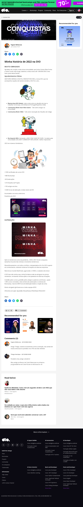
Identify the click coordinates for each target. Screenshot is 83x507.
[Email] (21, 54)
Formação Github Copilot (69, 449)
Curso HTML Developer (69, 470)
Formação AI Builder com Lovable (70, 460)
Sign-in (71, 10)
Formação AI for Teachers (52, 454)
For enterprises (6, 465)
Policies (4, 480)
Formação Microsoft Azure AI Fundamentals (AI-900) (70, 452)
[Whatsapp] (17, 54)
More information (40, 432)
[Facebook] (9, 54)
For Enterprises (62, 10)
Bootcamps (33, 10)
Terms (3, 477)
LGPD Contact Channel (8, 483)
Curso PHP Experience (51, 482)
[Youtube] (12, 445)
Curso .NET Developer (51, 473)
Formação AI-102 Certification (67, 456)
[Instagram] (21, 445)
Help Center (5, 474)
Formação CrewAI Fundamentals (32, 446)
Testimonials (5, 467)
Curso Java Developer (50, 470)
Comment (23, 310)
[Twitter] (13, 54)
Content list (6, 17)
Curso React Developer (69, 481)
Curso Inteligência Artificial (34, 443)
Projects (40, 10)
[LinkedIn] (6, 54)
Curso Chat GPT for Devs (69, 446)
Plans (54, 10)
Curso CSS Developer (68, 473)
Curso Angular (67, 478)
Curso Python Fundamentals (52, 475)
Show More (48, 488)
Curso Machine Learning (33, 473)
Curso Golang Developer (51, 485)
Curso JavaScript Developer (70, 475)
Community (47, 10)
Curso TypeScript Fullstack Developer (70, 484)
